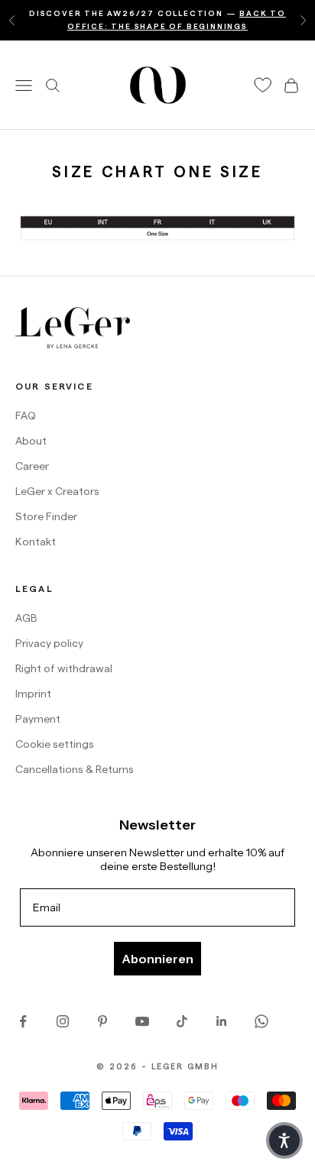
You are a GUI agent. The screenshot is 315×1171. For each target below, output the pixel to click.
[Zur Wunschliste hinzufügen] (263, 85)
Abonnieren (157, 958)
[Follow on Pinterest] (102, 1021)
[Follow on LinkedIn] (221, 1021)
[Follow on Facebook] (23, 1021)
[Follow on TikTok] (182, 1021)
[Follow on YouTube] (142, 1021)
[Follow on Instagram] (62, 1021)
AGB (26, 618)
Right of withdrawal (63, 668)
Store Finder (46, 516)
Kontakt (35, 541)
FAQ (25, 415)
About (31, 441)
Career (32, 466)
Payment (37, 719)
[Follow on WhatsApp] (261, 1021)
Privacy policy (49, 643)
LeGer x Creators (57, 491)
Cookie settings (54, 744)
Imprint (33, 693)
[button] (284, 1140)
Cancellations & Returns (74, 769)
